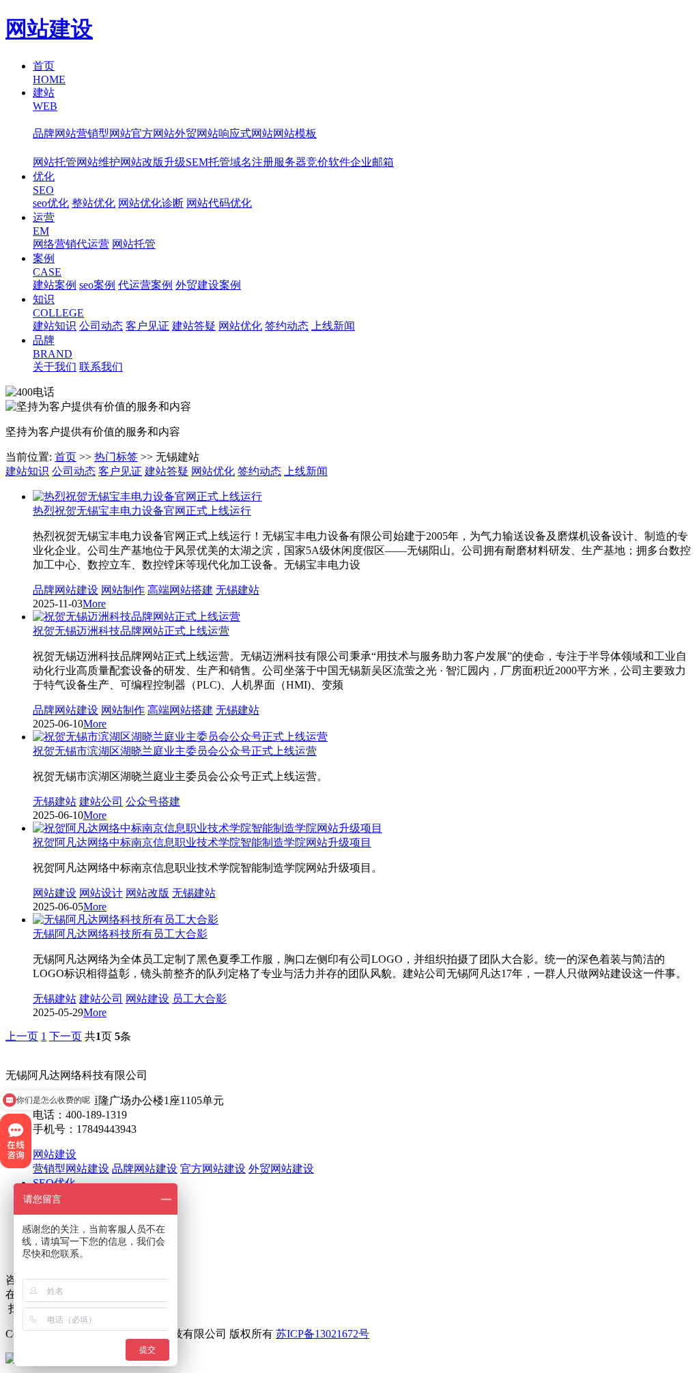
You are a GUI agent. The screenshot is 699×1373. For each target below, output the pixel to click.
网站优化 (240, 326)
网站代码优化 (219, 203)
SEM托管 (208, 162)
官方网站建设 (213, 1168)
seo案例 (97, 285)
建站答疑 (194, 326)
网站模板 (295, 133)
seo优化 (51, 203)
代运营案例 (145, 285)
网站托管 (54, 162)
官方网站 (153, 133)
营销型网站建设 (71, 1168)
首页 (65, 457)
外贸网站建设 (281, 1168)
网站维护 (98, 162)
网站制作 (123, 590)
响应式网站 (245, 133)
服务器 (290, 162)
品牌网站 (54, 133)
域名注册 (252, 162)
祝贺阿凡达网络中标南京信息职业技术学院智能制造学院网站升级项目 (202, 842)
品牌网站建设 (65, 590)
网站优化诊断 (151, 203)
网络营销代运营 (71, 244)
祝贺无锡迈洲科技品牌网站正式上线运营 (131, 631)
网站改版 (147, 893)
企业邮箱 (372, 162)
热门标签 (116, 457)
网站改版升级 (153, 162)
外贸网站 (196, 133)
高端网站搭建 (180, 590)
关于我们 (54, 367)
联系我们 (101, 367)
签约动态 (287, 326)
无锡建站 (237, 590)
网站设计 (101, 893)
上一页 (21, 1036)
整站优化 (93, 203)
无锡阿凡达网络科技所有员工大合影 (120, 934)
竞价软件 (328, 162)
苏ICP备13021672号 (322, 1334)
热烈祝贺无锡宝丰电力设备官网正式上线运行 (142, 511)
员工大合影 (199, 999)
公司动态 (101, 326)
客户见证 (147, 326)
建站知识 (54, 326)
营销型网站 (103, 133)
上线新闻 (333, 326)
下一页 (65, 1036)
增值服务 (54, 148)
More (94, 603)
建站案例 (54, 285)
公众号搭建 (153, 801)
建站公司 (101, 801)
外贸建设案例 (208, 285)
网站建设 (49, 28)
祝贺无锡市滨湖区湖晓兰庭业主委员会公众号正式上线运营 (175, 751)
